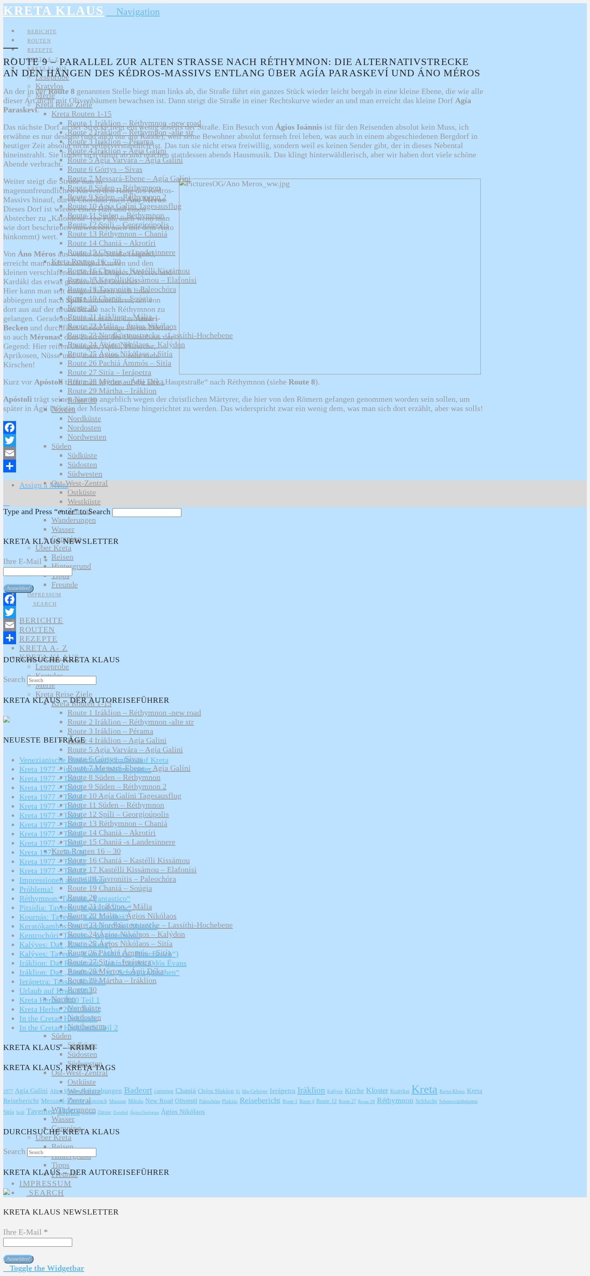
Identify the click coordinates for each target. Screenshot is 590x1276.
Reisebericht (260, 1100)
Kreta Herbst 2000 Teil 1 (59, 999)
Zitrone (104, 1112)
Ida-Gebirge (255, 1091)
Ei (238, 1091)
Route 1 (290, 1101)
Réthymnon (395, 1100)
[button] (133, 11)
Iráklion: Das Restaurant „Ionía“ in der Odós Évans (103, 963)
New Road (159, 1100)
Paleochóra (209, 1101)
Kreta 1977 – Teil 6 (50, 815)
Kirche (354, 1091)
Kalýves (335, 1091)
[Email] (244, 453)
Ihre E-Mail (25, 561)
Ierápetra (282, 1091)
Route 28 (366, 1101)
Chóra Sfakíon (216, 1091)
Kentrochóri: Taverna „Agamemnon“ (79, 935)
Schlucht (426, 1101)
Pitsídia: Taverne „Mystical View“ (75, 907)
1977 (8, 1091)
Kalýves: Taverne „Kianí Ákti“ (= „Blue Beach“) (99, 953)
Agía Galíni (31, 1091)
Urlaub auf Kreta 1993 (55, 990)
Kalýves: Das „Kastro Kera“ (65, 944)
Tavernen (40, 1111)
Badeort (138, 1090)
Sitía (8, 1112)
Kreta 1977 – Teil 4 (50, 796)
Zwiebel (120, 1112)
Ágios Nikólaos (183, 1111)
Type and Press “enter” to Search (56, 511)
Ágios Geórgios (144, 1112)
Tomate (89, 1112)
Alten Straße (64, 1091)
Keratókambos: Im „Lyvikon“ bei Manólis (88, 926)
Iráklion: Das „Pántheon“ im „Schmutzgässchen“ (99, 972)
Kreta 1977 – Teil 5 (50, 806)
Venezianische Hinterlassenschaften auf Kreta (94, 759)
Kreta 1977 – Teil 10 (52, 852)
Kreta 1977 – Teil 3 (50, 787)
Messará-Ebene (63, 1101)
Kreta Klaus (53, 10)
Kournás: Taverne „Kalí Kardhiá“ (73, 916)
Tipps (68, 1110)
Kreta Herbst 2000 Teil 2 (59, 1009)
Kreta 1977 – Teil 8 (50, 833)
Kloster (377, 1090)
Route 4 (306, 1101)
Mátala (135, 1101)
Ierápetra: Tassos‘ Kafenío (62, 981)
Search (14, 679)
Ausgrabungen (101, 1091)
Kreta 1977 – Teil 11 (52, 861)
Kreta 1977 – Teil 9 (50, 842)
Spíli (20, 1112)
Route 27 (347, 1101)
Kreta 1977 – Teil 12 (52, 870)
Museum (117, 1101)
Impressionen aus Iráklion (61, 879)
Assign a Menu (43, 484)
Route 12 (326, 1101)
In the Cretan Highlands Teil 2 (68, 1027)
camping (163, 1091)
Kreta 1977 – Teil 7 (50, 824)
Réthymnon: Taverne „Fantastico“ (74, 898)
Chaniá (185, 1091)
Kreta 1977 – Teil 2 (50, 778)
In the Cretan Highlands (58, 1018)
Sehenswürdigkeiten (458, 1101)
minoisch (97, 1101)
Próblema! (36, 889)
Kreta (424, 1089)
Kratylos (399, 1091)
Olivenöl (186, 1100)
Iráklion (311, 1090)
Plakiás (230, 1101)
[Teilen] (244, 466)
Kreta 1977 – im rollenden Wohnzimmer (85, 769)
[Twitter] (244, 440)
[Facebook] (244, 427)
